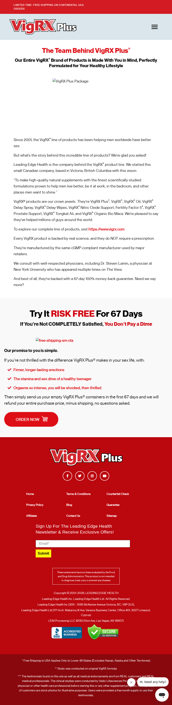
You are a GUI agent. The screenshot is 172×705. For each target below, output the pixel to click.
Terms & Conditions (78, 494)
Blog (69, 505)
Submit (43, 553)
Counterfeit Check (118, 494)
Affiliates (31, 516)
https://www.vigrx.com (106, 229)
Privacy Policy (34, 505)
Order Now (28, 419)
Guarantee (113, 505)
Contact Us (73, 516)
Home (30, 494)
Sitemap (112, 516)
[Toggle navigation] (155, 27)
